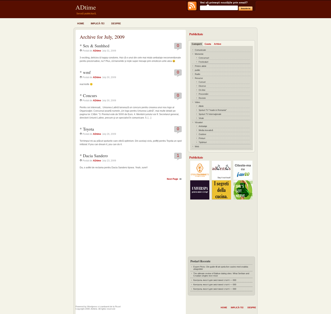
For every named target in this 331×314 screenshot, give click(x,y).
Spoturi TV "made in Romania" (213, 110)
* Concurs (88, 95)
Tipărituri (203, 142)
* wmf (85, 72)
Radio (197, 74)
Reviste (202, 98)
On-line (202, 90)
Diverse (202, 86)
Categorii (197, 44)
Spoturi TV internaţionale (210, 114)
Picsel (117, 306)
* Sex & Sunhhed (94, 45)
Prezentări (203, 94)
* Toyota (87, 129)
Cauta (208, 44)
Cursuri (202, 82)
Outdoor (202, 134)
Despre (116, 23)
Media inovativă (206, 130)
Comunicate (200, 50)
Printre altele (200, 66)
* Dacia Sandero (94, 155)
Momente (199, 54)
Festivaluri (203, 62)
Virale (201, 118)
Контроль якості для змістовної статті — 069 (214, 280)
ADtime (85, 7)
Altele (201, 106)
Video (197, 102)
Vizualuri (199, 122)
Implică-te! (98, 23)
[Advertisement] (221, 227)
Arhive (217, 44)
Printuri (202, 138)
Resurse (199, 78)
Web (197, 146)
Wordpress (92, 306)
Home (80, 23)
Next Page (172, 179)
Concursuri (204, 58)
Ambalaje (203, 126)
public (197, 70)
